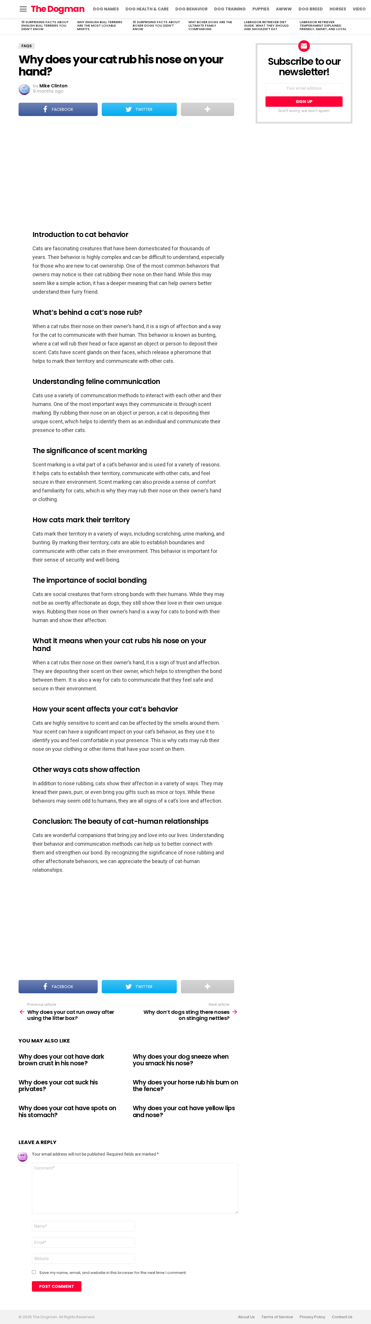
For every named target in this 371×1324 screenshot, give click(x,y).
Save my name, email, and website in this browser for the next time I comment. (113, 1272)
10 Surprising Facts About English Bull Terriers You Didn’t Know (45, 25)
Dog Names (106, 9)
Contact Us (342, 1317)
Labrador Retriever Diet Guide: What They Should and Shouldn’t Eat (266, 25)
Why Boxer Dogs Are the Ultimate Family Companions (210, 25)
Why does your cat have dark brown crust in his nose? (61, 1060)
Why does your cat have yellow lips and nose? (184, 1111)
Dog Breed (311, 9)
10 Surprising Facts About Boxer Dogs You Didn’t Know (156, 25)
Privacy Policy (312, 1317)
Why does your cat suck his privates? (58, 1085)
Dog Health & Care (147, 9)
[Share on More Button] (207, 109)
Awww (284, 9)
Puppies (260, 9)
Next (349, 26)
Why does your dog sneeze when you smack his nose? (181, 1060)
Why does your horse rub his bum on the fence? (185, 1085)
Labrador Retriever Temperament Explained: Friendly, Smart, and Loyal (323, 25)
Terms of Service (277, 1317)
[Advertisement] (128, 169)
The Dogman (57, 9)
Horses (338, 9)
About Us (246, 1317)
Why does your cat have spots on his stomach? (67, 1111)
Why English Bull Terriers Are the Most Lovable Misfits (99, 25)
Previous (21, 26)
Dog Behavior (191, 9)
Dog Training (230, 9)
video (359, 9)
